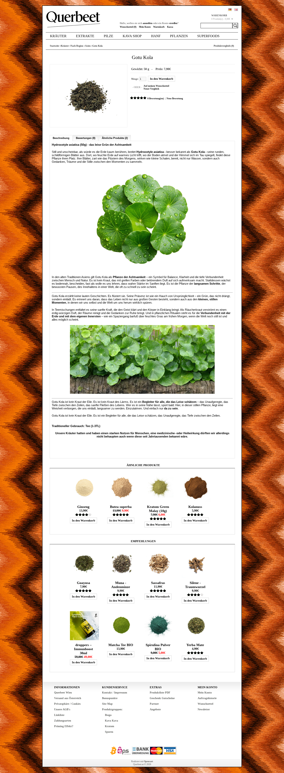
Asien (88, 46)
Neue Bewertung (175, 98)
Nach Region (77, 46)
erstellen (173, 23)
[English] (236, 9)
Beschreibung (61, 138)
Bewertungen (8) (85, 138)
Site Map (107, 703)
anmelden (147, 23)
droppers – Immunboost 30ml (83, 649)
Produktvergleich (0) (224, 46)
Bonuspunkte (109, 698)
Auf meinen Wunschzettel (156, 86)
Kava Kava (111, 720)
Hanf (156, 36)
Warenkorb (159, 27)
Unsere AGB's (62, 709)
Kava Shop (132, 36)
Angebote (155, 709)
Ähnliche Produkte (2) (115, 138)
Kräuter (58, 36)
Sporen (109, 731)
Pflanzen (179, 36)
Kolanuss (195, 507)
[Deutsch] (230, 9)
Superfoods (208, 36)
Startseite (54, 46)
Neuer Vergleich (151, 88)
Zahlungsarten (62, 720)
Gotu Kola (97, 46)
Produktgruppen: (112, 709)
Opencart (148, 761)
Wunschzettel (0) (128, 27)
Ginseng (83, 507)
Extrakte (85, 36)
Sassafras (158, 583)
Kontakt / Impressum (114, 692)
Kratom (109, 726)
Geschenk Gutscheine (162, 698)
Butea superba (121, 507)
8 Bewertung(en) (155, 98)
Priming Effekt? (63, 726)
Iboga (108, 715)
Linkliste (59, 715)
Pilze (108, 36)
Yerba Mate (195, 645)
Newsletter (204, 709)
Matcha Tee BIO (120, 645)
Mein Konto (145, 27)
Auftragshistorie (207, 698)
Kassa (170, 27)
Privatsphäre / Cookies (67, 703)
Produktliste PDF (160, 692)
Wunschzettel (205, 703)
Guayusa (83, 583)
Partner (154, 703)
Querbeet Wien (63, 692)
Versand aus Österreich (67, 698)
